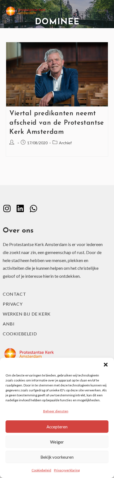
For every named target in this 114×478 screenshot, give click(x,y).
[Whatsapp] (33, 208)
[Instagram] (7, 208)
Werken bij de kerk (27, 313)
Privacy (12, 303)
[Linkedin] (20, 208)
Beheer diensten (55, 411)
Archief (65, 142)
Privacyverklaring (67, 470)
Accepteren (57, 426)
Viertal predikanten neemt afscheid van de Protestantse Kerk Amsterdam (56, 122)
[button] (105, 364)
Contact (14, 294)
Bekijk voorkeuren (57, 457)
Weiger (57, 441)
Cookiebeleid (41, 470)
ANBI (8, 323)
